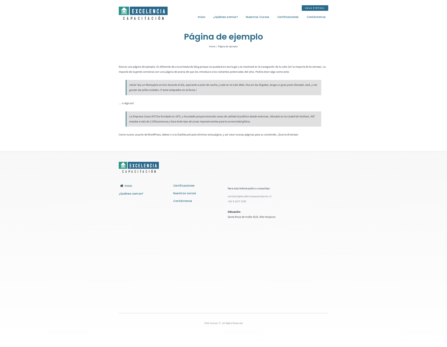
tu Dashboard (182, 134)
